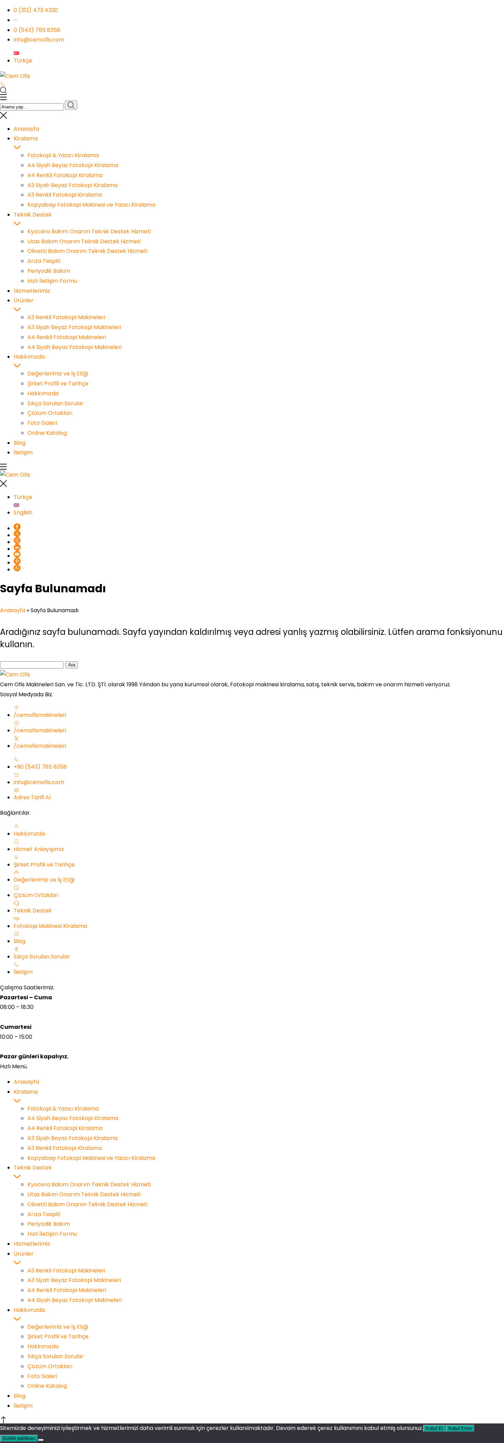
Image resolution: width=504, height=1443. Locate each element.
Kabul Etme (460, 1428)
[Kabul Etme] (41, 1440)
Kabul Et (434, 1428)
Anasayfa (12, 610)
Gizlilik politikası (19, 1438)
